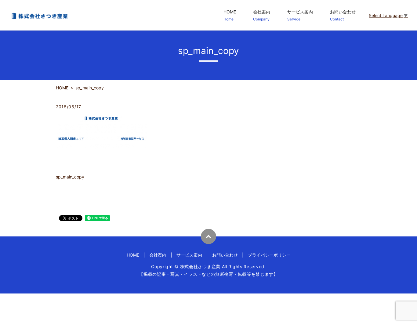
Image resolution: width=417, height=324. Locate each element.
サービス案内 (300, 15)
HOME (229, 15)
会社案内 (261, 15)
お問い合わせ (343, 15)
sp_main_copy (70, 176)
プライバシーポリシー (269, 254)
